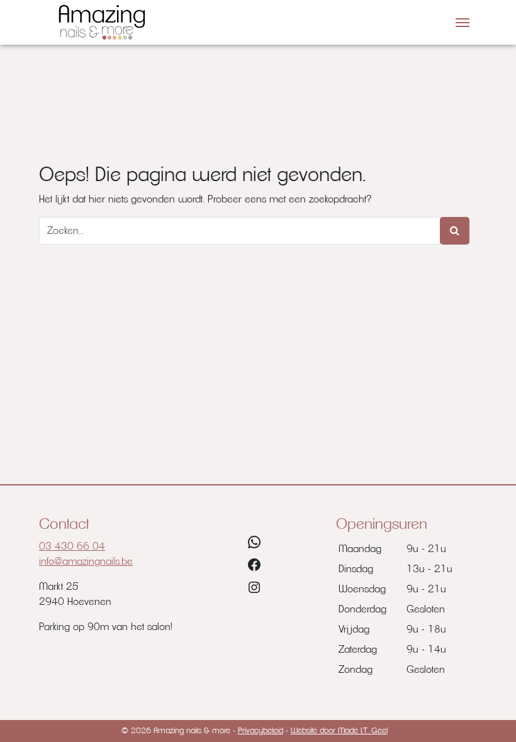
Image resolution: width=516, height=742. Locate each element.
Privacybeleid (260, 731)
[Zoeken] (454, 231)
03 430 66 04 (72, 546)
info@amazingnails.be (86, 561)
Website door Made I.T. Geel (339, 731)
